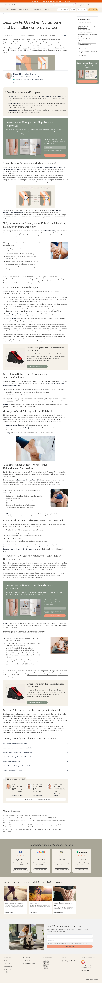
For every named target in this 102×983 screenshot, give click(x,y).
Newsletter (6, 961)
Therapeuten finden (93, 5)
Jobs (7, 971)
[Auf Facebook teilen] (62, 35)
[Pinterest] (72, 961)
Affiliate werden (9, 972)
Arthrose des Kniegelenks (14, 297)
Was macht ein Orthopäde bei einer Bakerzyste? (17, 757)
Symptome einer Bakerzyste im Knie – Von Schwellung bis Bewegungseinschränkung (87, 28)
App (74, 9)
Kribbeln (10, 401)
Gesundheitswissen (36, 9)
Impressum (10, 979)
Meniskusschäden (11, 304)
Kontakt (5, 960)
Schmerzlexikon (11, 13)
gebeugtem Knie (8, 237)
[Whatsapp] (63, 961)
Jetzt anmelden (70, 946)
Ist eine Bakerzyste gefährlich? (12, 761)
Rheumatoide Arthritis (13, 309)
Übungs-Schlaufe (17, 648)
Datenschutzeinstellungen (27, 979)
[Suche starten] (74, 5)
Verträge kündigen (8, 966)
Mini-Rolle (30, 643)
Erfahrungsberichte (24, 9)
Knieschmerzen (10, 261)
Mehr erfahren (9, 912)
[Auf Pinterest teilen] (65, 35)
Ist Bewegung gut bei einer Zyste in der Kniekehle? (17, 752)
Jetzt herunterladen (55, 155)
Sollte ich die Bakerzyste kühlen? (12, 770)
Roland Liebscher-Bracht (28, 35)
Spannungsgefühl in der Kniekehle (17, 256)
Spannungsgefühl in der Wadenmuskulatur (36, 392)
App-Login (81, 5)
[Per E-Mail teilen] (67, 35)
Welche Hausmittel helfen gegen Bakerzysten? (16, 766)
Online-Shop (94, 9)
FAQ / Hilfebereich (8, 965)
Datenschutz (17, 979)
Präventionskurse (64, 9)
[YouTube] (74, 961)
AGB (5, 979)
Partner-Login (28, 960)
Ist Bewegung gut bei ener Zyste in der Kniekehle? (17, 748)
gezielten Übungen (60, 110)
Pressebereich (7, 963)
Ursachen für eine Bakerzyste (85, 32)
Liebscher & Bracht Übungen (27, 50)
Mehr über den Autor (18, 82)
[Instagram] (67, 961)
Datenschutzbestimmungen (56, 150)
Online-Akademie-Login (30, 963)
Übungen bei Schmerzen (10, 9)
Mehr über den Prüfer (38, 795)
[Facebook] (65, 961)
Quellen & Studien (82, 55)
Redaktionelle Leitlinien (9, 969)
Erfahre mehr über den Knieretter (37, 366)
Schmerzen (30, 98)
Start (4, 13)
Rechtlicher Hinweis (8, 968)
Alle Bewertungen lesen (20, 869)
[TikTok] (69, 961)
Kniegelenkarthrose (18, 105)
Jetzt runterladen (87, 81)
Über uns (47, 9)
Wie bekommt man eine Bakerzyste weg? (15, 743)
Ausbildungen (83, 9)
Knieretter (43, 336)
